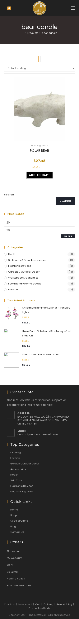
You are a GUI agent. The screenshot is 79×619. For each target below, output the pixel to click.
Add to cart (39, 175)
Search (9, 194)
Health (12, 254)
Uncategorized (39, 145)
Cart (10, 565)
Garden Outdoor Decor (24, 463)
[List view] (43, 59)
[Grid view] (35, 59)
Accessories (18, 469)
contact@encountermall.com (37, 434)
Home (14, 509)
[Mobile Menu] (73, 8)
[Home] (22, 33)
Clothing (15, 452)
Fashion (13, 289)
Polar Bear (39, 150)
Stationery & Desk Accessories (27, 260)
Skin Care (16, 480)
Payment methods (19, 585)
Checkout (13, 551)
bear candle (49, 33)
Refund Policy (16, 578)
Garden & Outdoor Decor (24, 272)
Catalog (12, 572)
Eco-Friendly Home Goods (24, 283)
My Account (14, 558)
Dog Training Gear (21, 491)
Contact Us (17, 532)
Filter (67, 236)
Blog (13, 526)
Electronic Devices (19, 266)
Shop (13, 515)
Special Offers (19, 521)
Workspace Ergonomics (23, 278)
